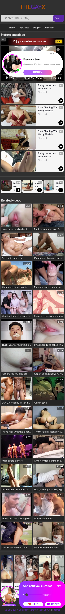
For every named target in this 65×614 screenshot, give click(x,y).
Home (12, 27)
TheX (32, 6)
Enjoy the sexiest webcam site (29, 41)
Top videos (24, 27)
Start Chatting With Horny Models (48, 109)
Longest (37, 27)
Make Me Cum (16, 185)
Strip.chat (42, 92)
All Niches (49, 27)
